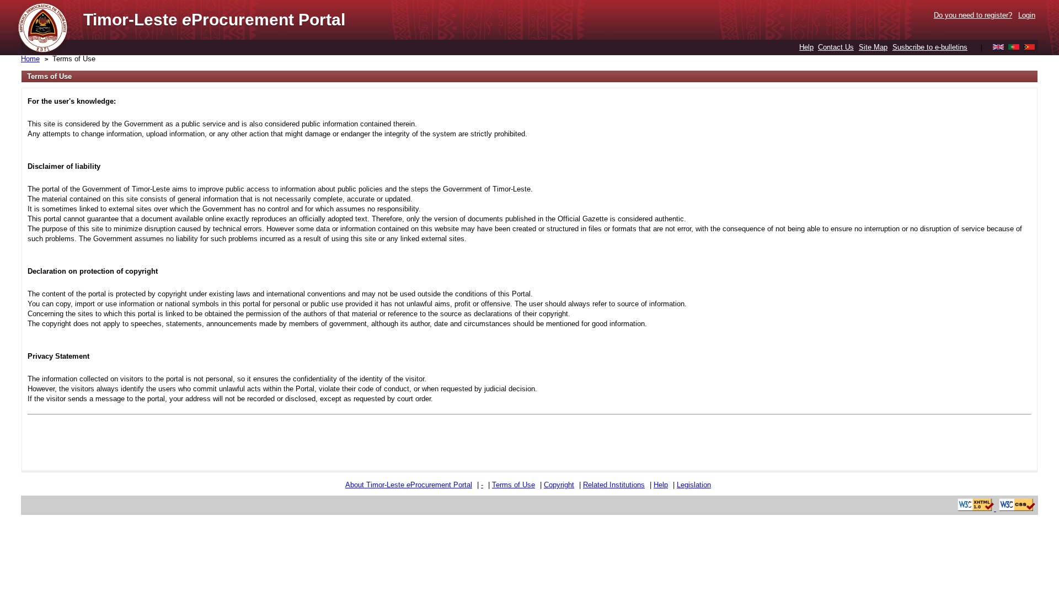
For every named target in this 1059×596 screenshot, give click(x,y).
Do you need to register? (973, 15)
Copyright (559, 485)
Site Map (873, 47)
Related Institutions (614, 485)
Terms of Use (73, 59)
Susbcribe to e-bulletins (929, 47)
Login (1026, 15)
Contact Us (836, 47)
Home (30, 59)
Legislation (694, 485)
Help (806, 47)
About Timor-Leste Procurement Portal (408, 485)
